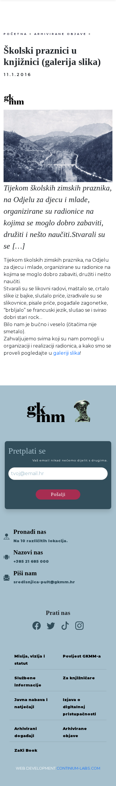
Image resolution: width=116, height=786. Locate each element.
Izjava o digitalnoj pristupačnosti (79, 706)
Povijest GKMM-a (82, 656)
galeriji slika (66, 353)
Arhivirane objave (60, 33)
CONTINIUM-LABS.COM (78, 768)
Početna (15, 33)
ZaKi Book (25, 750)
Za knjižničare (79, 678)
